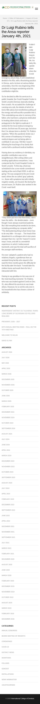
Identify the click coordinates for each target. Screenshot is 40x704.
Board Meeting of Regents (13, 636)
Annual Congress (9, 630)
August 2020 (7, 564)
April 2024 (6, 450)
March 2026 (6, 374)
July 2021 (5, 543)
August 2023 (7, 483)
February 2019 (8, 613)
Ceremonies (7, 641)
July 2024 (5, 439)
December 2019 (8, 586)
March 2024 (6, 455)
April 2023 (6, 494)
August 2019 (7, 603)
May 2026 (5, 363)
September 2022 (8, 510)
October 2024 (7, 423)
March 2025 (6, 401)
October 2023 (7, 472)
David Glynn (7, 340)
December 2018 (8, 619)
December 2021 (8, 526)
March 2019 (6, 608)
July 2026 (5, 357)
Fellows (5, 663)
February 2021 (8, 554)
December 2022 (8, 504)
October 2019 (7, 597)
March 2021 (6, 548)
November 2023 (8, 466)
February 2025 (8, 406)
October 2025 (7, 390)
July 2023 (5, 488)
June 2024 (6, 445)
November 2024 (8, 417)
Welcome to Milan (10, 335)
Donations (6, 658)
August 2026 (7, 352)
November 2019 (8, 592)
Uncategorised (8, 685)
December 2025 (8, 379)
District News (8, 652)
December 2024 (8, 412)
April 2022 (6, 521)
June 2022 (6, 515)
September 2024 (8, 428)
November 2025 (8, 385)
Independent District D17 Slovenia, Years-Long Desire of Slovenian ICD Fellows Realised (20, 313)
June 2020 (6, 570)
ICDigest (5, 669)
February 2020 (8, 581)
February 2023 (8, 499)
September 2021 (8, 537)
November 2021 (8, 532)
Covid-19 (5, 647)
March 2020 (6, 575)
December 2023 (8, 461)
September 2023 (8, 477)
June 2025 (6, 396)
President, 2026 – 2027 (11, 321)
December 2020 (8, 559)
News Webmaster (9, 679)
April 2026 (6, 368)
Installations (8, 674)
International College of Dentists (22, 698)
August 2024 (7, 434)
